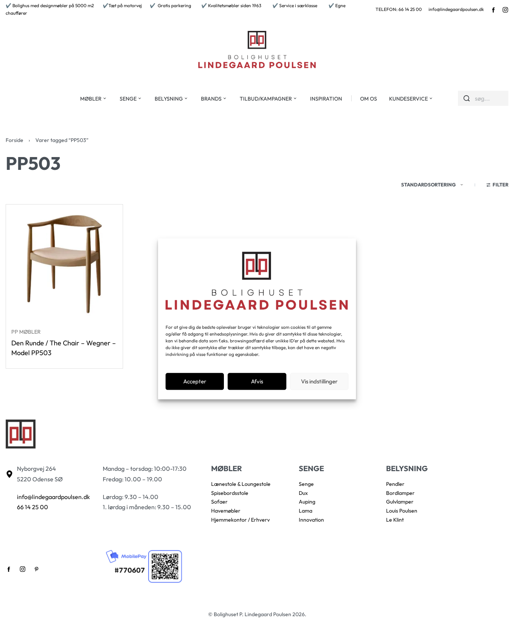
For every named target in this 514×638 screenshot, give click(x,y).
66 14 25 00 (32, 507)
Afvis (257, 381)
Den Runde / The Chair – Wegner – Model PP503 (63, 348)
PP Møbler (26, 331)
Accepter (194, 381)
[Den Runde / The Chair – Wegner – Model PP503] (64, 263)
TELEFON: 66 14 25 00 (399, 9)
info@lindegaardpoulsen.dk (456, 9)
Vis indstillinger (319, 381)
